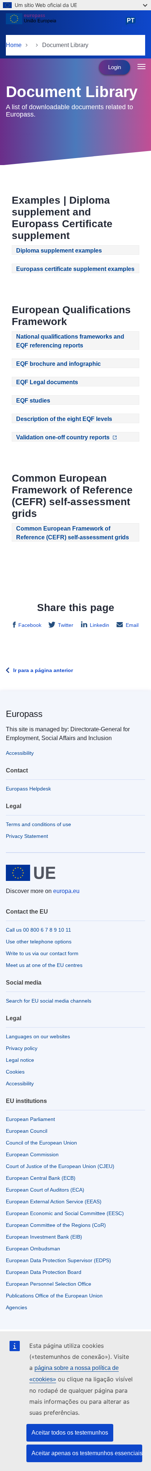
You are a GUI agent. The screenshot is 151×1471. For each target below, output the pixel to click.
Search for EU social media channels (48, 1001)
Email (132, 625)
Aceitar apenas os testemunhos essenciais (87, 1453)
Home (14, 45)
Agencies (16, 1307)
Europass (24, 714)
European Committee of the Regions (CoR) (56, 1225)
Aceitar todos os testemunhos (70, 1432)
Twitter (65, 625)
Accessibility (20, 753)
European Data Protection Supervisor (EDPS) (58, 1260)
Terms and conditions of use (38, 824)
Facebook (29, 625)
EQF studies (33, 400)
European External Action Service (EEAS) (54, 1201)
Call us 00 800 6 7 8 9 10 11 (38, 930)
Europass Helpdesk (28, 789)
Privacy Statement (27, 836)
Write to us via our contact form (42, 953)
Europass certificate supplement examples (75, 269)
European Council (26, 1131)
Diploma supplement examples (59, 250)
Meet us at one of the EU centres (44, 965)
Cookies (15, 1072)
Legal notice (20, 1060)
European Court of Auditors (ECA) (45, 1190)
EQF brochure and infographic (58, 364)
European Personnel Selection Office (48, 1284)
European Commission (32, 1154)
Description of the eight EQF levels (64, 419)
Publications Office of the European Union (54, 1296)
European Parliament (30, 1119)
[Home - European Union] (62, 23)
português (132, 24)
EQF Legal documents (47, 382)
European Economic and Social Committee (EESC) (65, 1213)
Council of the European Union (41, 1143)
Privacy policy (21, 1048)
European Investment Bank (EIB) (44, 1237)
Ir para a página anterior (43, 670)
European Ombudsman (33, 1249)
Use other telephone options (38, 942)
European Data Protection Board (43, 1272)
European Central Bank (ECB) (41, 1178)
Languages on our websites (38, 1036)
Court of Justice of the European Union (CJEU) (60, 1166)
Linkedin (99, 625)
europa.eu (66, 891)
